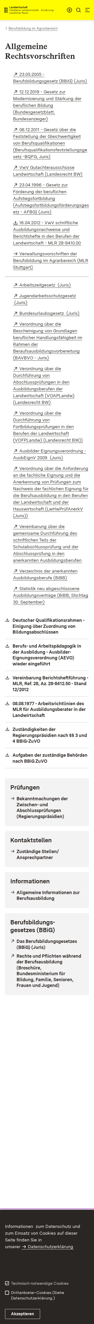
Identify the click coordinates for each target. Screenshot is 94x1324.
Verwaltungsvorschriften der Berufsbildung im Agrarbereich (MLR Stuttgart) (50, 260)
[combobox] (69, 10)
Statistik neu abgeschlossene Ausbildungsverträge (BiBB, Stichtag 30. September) (50, 595)
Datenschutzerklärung (50, 1246)
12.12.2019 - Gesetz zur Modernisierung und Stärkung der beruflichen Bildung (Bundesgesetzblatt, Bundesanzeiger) (47, 105)
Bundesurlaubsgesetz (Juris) (49, 313)
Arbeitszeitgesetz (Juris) (45, 285)
